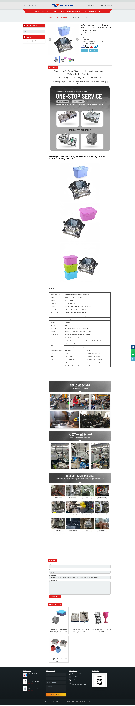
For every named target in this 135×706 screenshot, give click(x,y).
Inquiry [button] (85, 50)
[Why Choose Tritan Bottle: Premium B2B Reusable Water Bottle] (25, 688)
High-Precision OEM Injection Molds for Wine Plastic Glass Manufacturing (101, 631)
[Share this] (83, 46)
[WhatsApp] (133, 351)
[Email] (133, 347)
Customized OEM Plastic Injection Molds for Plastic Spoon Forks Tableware (80, 631)
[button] (133, 359)
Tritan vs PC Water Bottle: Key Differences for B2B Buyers (35, 680)
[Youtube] (30, 5)
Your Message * (53, 580)
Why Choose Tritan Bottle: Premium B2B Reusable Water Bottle (35, 687)
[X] (27, 5)
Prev (50, 39)
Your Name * (52, 564)
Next (77, 39)
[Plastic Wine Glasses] (25, 675)
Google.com (28, 41)
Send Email (94, 50)
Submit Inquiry (56, 694)
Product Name (52, 575)
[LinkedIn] (32, 5)
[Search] (99, 11)
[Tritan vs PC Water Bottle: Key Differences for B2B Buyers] (25, 681)
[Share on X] (87, 46)
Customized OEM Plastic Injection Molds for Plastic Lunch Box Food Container (59, 631)
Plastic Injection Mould (89, 43)
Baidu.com (36, 41)
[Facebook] (24, 5)
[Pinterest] (35, 5)
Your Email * (52, 569)
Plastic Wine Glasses (32, 673)
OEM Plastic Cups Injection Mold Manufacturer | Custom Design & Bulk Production (58, 659)
